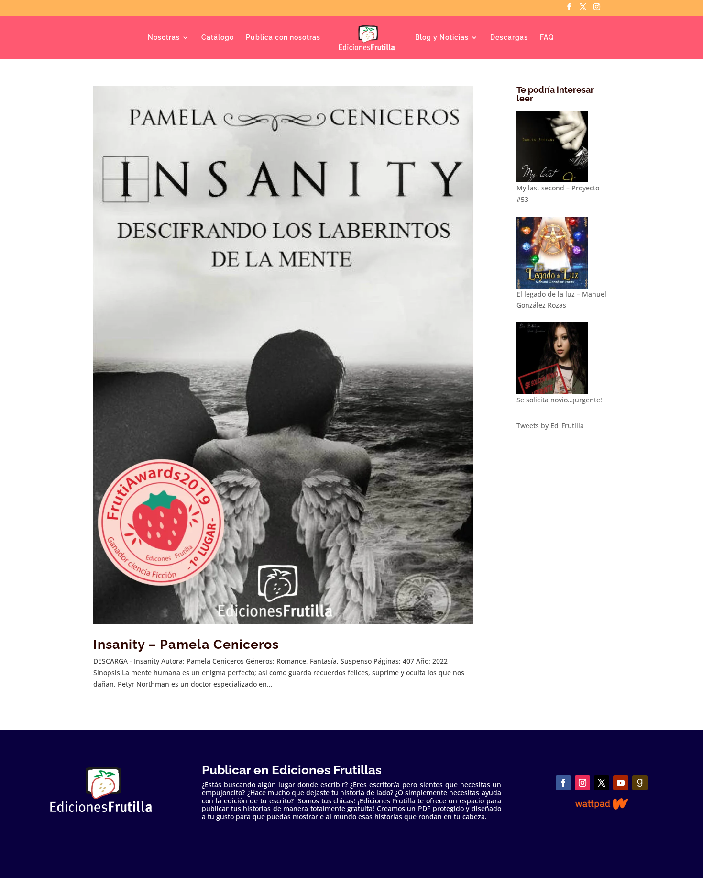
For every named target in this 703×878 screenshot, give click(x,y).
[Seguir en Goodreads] (640, 782)
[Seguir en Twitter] (601, 782)
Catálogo (217, 37)
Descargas (509, 37)
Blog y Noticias (442, 37)
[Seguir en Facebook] (563, 782)
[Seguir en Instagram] (582, 782)
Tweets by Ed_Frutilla (550, 425)
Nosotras (164, 37)
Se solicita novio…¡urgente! (559, 399)
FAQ (547, 37)
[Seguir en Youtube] (620, 782)
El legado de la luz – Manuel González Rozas (561, 299)
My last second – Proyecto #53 (557, 193)
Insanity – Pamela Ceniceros (186, 644)
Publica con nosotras (283, 37)
